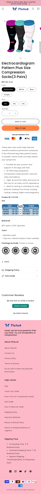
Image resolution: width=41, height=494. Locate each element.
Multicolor (8, 89)
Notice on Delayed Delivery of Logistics (17, 429)
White (21, 89)
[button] (39, 3)
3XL (14, 104)
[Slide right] (25, 58)
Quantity (5, 109)
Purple (7, 94)
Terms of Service (12, 363)
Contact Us (9, 353)
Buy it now (20, 128)
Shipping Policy (11, 412)
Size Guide (9, 402)
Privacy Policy (10, 358)
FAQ (6, 386)
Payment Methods (12, 417)
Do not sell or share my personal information (18, 370)
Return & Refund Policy (14, 422)
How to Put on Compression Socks (19, 396)
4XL (23, 104)
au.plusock (16, 490)
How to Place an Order (14, 407)
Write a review (20, 306)
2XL (5, 104)
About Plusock (11, 348)
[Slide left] (15, 58)
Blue (32, 89)
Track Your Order (12, 391)
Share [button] (6, 262)
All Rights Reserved (28, 490)
